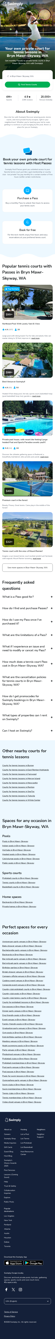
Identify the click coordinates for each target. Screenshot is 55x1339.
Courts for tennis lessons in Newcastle (20, 782)
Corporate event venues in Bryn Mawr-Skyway (23, 985)
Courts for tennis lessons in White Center (21, 800)
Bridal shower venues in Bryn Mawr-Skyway (22, 972)
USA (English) (11, 1301)
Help (6, 1181)
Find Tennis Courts (29, 84)
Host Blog (8, 1156)
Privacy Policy (9, 1316)
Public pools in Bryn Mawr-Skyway (18, 863)
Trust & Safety (10, 1186)
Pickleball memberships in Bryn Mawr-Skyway (23, 1063)
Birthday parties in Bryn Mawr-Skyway (20, 967)
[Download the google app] (33, 1262)
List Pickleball (26, 1143)
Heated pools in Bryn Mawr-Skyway (18, 854)
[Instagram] (20, 1289)
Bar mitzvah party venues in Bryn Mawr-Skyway (24, 959)
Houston (7, 1237)
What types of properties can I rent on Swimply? (24, 717)
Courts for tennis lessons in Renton (18, 787)
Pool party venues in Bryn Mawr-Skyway (20, 1067)
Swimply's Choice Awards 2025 (10, 1163)
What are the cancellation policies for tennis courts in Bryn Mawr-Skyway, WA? (24, 681)
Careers (7, 1134)
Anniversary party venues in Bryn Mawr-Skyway (24, 941)
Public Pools (9, 1202)
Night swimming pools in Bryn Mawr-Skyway (23, 1045)
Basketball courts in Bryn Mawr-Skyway (20, 887)
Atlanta (7, 1229)
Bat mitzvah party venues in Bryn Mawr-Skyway (24, 963)
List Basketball (27, 1147)
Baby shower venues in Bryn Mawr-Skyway (22, 946)
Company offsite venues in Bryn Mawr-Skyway (23, 976)
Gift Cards (8, 1147)
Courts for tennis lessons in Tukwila (18, 795)
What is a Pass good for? (18, 597)
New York (8, 1220)
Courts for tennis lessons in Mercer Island (21, 778)
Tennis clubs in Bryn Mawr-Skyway (18, 1093)
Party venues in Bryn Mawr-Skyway (18, 1050)
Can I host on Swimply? (17, 731)
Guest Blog (8, 1151)
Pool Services (9, 1170)
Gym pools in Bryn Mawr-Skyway (17, 1032)
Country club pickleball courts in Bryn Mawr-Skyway (26, 989)
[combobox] (27, 76)
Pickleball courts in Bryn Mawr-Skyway (20, 878)
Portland (7, 1224)
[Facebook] (6, 1289)
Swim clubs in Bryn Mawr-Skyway (18, 1084)
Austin (6, 1233)
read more (35, 338)
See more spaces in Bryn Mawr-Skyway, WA (28, 567)
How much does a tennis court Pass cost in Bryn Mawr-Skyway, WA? (24, 664)
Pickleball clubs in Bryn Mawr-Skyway (19, 1058)
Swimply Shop (10, 1138)
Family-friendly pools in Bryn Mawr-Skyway (22, 1024)
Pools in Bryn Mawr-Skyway (15, 841)
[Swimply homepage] (27, 3)
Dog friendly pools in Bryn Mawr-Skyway (21, 1015)
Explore (7, 1197)
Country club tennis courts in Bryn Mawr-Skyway (24, 998)
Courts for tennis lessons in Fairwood (19, 774)
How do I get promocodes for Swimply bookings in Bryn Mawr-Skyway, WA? (23, 700)
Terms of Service (11, 1312)
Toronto (7, 1246)
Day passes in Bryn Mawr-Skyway (18, 1006)
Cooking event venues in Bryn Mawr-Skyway (22, 980)
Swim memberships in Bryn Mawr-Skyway (21, 1089)
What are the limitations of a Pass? (24, 635)
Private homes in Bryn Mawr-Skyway (19, 906)
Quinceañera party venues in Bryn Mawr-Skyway (24, 1080)
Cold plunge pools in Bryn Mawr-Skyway (21, 858)
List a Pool (25, 1134)
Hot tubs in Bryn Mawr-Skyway (16, 850)
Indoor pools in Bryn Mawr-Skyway (18, 845)
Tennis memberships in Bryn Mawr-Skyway (22, 1097)
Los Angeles (9, 1216)
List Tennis (25, 1138)
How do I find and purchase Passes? (25, 608)
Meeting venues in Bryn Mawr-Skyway (20, 1041)
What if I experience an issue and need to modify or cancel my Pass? (24, 648)
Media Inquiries (10, 1143)
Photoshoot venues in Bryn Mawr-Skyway (21, 1054)
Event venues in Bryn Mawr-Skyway (18, 1019)
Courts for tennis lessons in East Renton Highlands (25, 769)
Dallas (6, 1242)
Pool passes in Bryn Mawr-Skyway (18, 1071)
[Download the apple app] (13, 1262)
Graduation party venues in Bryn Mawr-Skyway (24, 1028)
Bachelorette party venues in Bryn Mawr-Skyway (24, 950)
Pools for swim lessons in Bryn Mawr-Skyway (23, 1076)
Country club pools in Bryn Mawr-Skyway (21, 993)
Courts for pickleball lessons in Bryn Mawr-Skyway (25, 1002)
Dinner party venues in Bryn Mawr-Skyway (21, 1011)
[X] (13, 1289)
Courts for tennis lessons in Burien (18, 765)
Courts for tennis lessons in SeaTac (18, 791)
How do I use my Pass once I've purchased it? (21, 622)
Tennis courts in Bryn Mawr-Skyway (18, 882)
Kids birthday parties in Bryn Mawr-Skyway (22, 1037)
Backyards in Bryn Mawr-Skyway (17, 902)
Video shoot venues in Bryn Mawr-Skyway (21, 1102)
